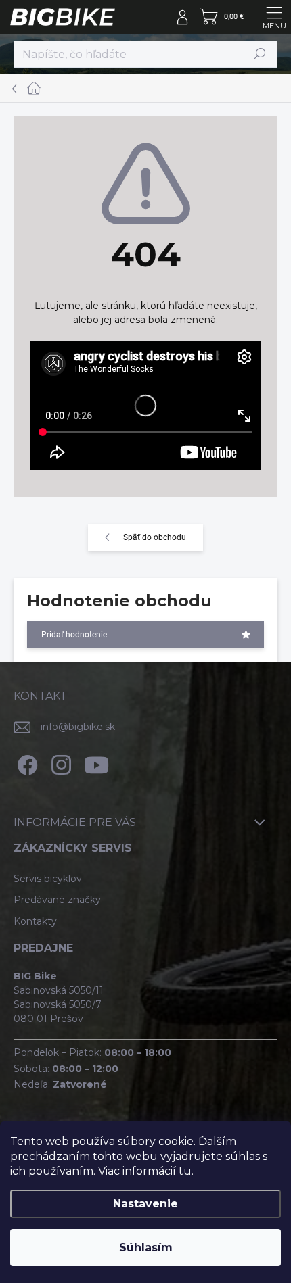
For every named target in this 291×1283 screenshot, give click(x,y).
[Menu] (274, 17)
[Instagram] (59, 763)
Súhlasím (146, 1247)
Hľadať (260, 54)
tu (185, 1171)
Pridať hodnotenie (74, 634)
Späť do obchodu (154, 537)
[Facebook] (25, 763)
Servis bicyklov (48, 879)
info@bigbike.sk (78, 727)
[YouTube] (96, 763)
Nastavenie (145, 1203)
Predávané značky (57, 900)
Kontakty (35, 921)
